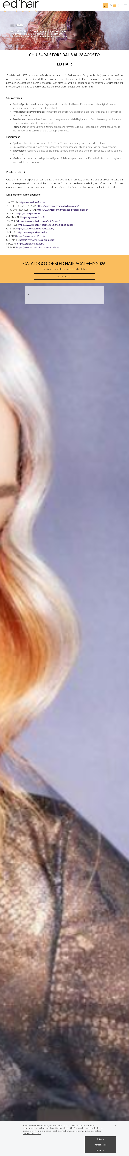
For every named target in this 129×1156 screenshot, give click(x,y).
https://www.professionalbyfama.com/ (58, 205)
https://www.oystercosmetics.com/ (35, 228)
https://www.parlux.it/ (28, 213)
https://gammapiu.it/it (33, 217)
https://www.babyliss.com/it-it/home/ (39, 220)
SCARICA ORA (64, 276)
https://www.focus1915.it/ (30, 235)
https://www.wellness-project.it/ (37, 239)
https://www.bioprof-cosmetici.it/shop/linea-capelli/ (46, 224)
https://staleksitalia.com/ (30, 243)
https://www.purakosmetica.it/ (33, 232)
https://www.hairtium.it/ (32, 202)
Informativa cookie (32, 1133)
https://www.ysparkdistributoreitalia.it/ (37, 247)
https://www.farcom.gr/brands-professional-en (62, 209)
